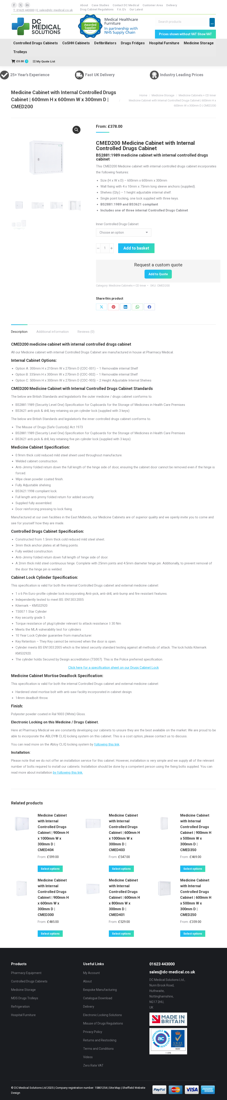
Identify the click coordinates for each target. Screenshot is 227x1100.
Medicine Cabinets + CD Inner (127, 285)
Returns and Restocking (99, 1040)
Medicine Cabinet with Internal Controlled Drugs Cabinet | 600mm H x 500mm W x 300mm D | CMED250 (195, 897)
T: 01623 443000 (23, 10)
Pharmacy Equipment (26, 973)
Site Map (114, 1087)
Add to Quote (158, 274)
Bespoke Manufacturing (100, 990)
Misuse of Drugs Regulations (103, 1023)
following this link (106, 744)
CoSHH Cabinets (76, 43)
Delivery (88, 1006)
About (87, 981)
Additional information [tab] (52, 332)
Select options (50, 868)
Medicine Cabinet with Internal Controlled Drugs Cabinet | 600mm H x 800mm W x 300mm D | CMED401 (124, 897)
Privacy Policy (92, 1032)
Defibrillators (105, 43)
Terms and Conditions (98, 1048)
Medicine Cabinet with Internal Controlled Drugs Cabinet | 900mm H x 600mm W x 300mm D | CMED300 (53, 897)
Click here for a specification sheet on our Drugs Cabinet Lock (113, 668)
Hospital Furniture (164, 43)
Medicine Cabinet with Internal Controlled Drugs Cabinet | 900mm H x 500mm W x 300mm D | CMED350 (195, 832)
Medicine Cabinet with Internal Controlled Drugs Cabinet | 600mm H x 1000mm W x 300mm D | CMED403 (124, 832)
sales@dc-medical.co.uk (172, 972)
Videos (88, 1057)
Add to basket (136, 248)
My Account (91, 973)
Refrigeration (20, 1006)
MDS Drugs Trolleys (24, 998)
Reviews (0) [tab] (86, 332)
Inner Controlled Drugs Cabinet (117, 224)
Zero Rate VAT (93, 1065)
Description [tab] (19, 332)
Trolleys (20, 52)
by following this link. (68, 773)
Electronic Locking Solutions (102, 1015)
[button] (76, 130)
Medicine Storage (199, 43)
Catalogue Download (97, 998)
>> (212, 23)
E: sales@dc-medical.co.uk (54, 10)
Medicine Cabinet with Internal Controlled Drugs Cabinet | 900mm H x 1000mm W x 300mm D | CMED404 (53, 832)
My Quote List (45, 61)
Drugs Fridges (133, 43)
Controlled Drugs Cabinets (35, 43)
